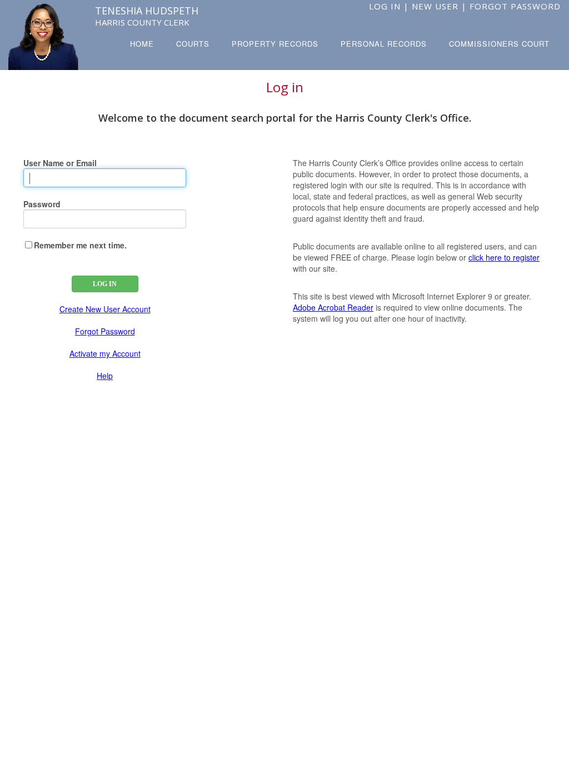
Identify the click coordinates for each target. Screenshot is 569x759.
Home (142, 43)
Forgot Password (515, 6)
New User (435, 6)
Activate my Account (105, 353)
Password (42, 203)
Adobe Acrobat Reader (333, 307)
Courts (192, 43)
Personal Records (384, 43)
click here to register (504, 257)
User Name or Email (60, 162)
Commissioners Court (499, 43)
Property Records (275, 43)
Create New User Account (105, 308)
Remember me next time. (80, 245)
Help (105, 375)
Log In (385, 6)
